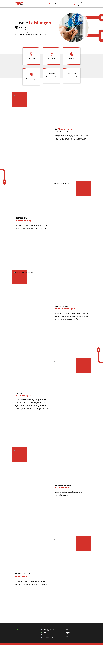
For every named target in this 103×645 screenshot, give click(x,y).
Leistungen (50, 3)
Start (37, 3)
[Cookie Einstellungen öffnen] (2, 643)
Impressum (68, 636)
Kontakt (64, 3)
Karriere (57, 3)
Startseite (67, 629)
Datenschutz (68, 637)
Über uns (43, 3)
